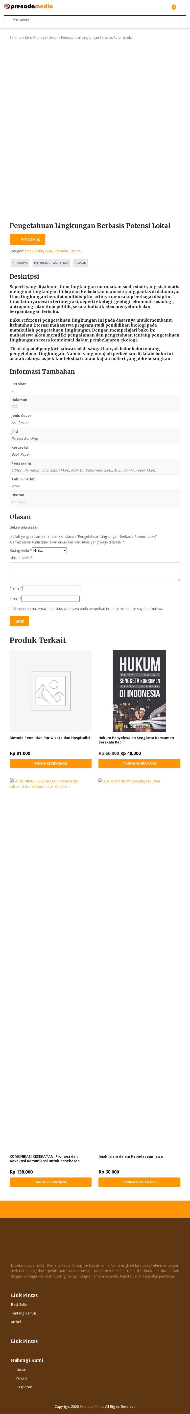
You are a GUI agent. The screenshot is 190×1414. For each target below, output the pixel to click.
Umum (53, 37)
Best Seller (19, 1304)
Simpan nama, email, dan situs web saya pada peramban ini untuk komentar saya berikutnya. (88, 608)
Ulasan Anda (21, 557)
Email (15, 598)
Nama (16, 588)
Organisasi (25, 1386)
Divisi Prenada (35, 37)
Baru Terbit (34, 251)
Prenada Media (92, 1406)
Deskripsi (20, 263)
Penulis (21, 1378)
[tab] (20, 263)
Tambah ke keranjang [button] (50, 763)
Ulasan (80, 263)
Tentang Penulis (24, 1313)
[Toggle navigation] (181, 6)
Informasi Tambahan (51, 263)
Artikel (16, 1321)
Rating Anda (21, 550)
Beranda (16, 37)
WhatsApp (30, 239)
